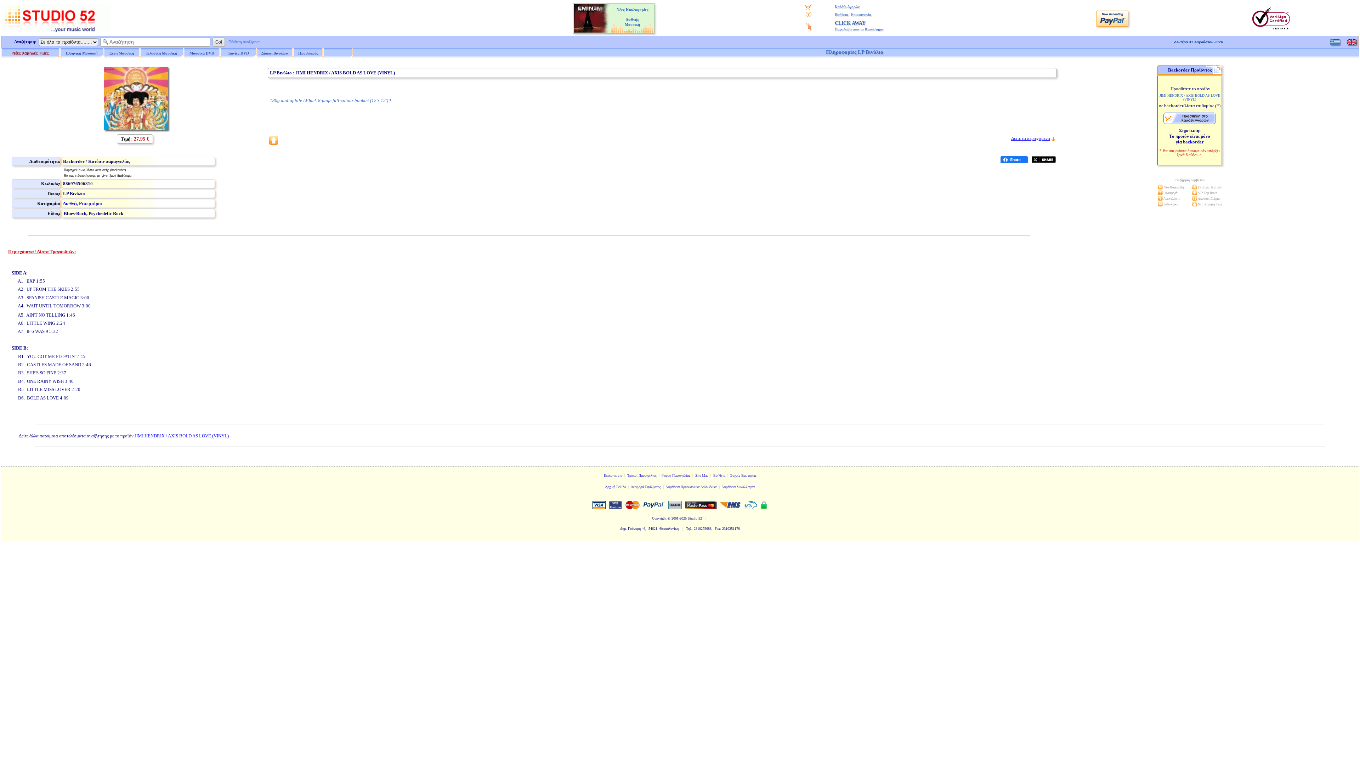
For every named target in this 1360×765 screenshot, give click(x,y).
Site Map (701, 475)
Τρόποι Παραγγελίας (642, 475)
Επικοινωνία (861, 14)
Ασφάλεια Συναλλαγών (738, 487)
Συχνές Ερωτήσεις (743, 475)
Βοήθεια (841, 14)
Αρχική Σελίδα (615, 487)
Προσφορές (308, 53)
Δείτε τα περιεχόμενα (1030, 138)
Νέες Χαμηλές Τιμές (30, 53)
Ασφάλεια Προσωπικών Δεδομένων (691, 487)
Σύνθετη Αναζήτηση (245, 42)
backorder (1193, 141)
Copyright (659, 518)
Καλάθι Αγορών (847, 7)
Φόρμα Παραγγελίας (676, 475)
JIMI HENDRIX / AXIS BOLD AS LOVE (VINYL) (182, 435)
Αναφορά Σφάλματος (646, 487)
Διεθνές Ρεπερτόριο (82, 203)
